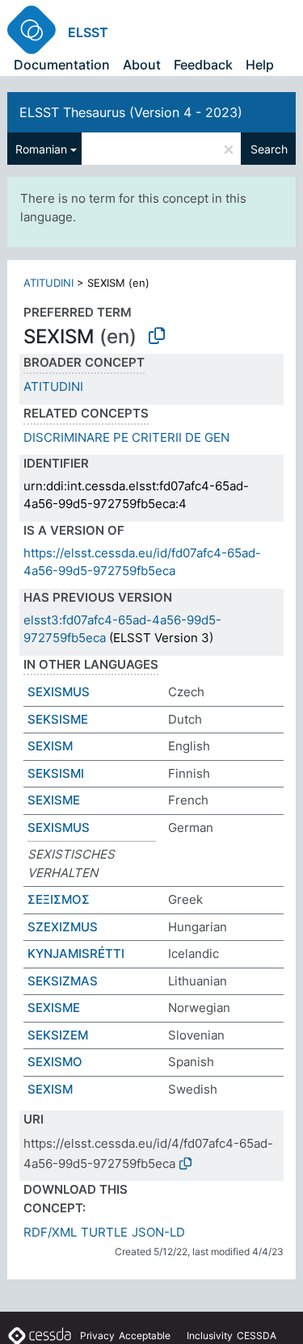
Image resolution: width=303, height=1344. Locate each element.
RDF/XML (50, 1232)
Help (260, 65)
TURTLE (104, 1232)
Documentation (62, 65)
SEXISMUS (58, 691)
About (142, 65)
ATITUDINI (48, 282)
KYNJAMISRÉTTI (75, 953)
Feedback (203, 65)
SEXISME (53, 800)
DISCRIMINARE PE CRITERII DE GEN (126, 437)
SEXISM (50, 746)
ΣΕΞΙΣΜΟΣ (58, 899)
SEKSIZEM (57, 1035)
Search (269, 149)
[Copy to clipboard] (157, 336)
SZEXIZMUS (62, 926)
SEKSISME (57, 719)
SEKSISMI (55, 773)
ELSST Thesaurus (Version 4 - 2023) (130, 112)
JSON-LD (158, 1232)
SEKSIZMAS (62, 981)
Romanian (41, 149)
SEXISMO (54, 1061)
